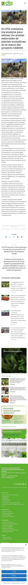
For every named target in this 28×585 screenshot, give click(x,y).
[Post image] (5, 284)
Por (19, 225)
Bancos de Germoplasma (8, 516)
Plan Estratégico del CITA (12, 431)
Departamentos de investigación (9, 523)
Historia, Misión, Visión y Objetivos (10, 494)
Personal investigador (7, 527)
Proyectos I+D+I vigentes (8, 528)
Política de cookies (7, 582)
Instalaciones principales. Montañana (11, 502)
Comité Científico (6, 499)
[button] (26, 545)
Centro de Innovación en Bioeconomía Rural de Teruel (13, 505)
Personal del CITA (6, 501)
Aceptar (14, 571)
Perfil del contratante (7, 539)
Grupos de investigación (7, 525)
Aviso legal (23, 582)
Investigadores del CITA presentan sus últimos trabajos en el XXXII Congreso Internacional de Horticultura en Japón (18, 286)
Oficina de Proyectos (7, 511)
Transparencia (5, 496)
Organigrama (5, 498)
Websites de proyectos (7, 531)
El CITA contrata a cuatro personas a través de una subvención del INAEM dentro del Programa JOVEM (18, 388)
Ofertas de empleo (6, 537)
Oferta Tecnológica (6, 514)
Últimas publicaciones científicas (10, 530)
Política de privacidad (15, 582)
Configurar (14, 579)
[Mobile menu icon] (25, 3)
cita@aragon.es (10, 477)
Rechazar (14, 575)
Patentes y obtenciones (7, 513)
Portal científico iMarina (7, 522)
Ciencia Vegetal (10, 225)
